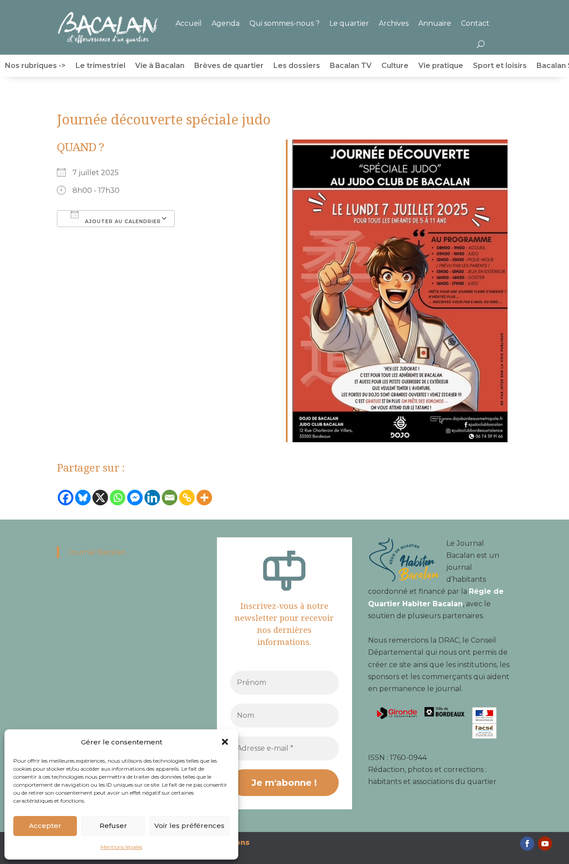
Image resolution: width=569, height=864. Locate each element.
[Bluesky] (83, 500)
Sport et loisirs (500, 66)
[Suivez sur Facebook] (527, 843)
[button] (224, 741)
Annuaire (434, 23)
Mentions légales (121, 847)
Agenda (226, 23)
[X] (100, 500)
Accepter (45, 825)
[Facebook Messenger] (135, 500)
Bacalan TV (351, 66)
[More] (204, 500)
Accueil (189, 23)
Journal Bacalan (97, 552)
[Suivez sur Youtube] (545, 843)
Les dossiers (296, 66)
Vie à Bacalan (159, 66)
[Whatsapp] (117, 500)
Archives (394, 23)
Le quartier (349, 23)
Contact (475, 23)
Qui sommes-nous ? (284, 23)
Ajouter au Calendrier (122, 221)
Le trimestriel (100, 66)
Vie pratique (440, 66)
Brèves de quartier (229, 66)
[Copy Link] (187, 500)
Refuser (113, 825)
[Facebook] (65, 500)
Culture (395, 66)
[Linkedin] (152, 500)
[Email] (169, 500)
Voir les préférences (189, 825)
